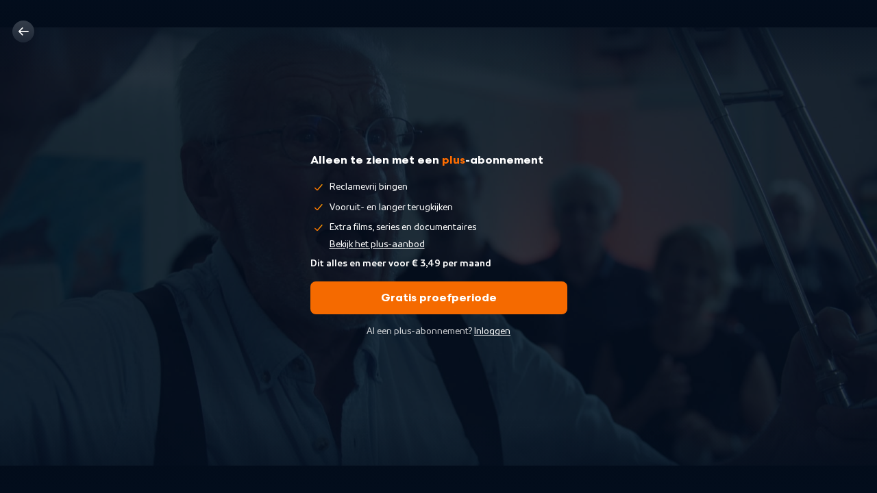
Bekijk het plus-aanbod (377, 244)
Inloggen (492, 331)
